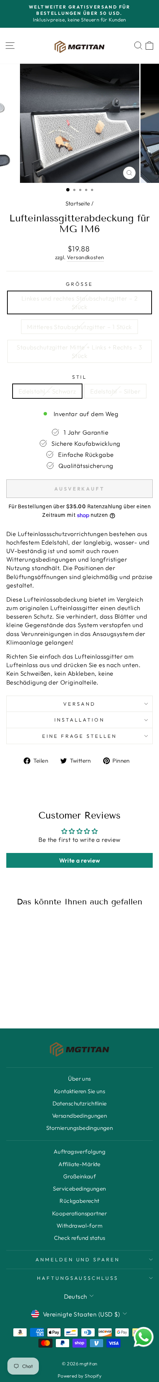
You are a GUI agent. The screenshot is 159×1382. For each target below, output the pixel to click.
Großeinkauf (79, 1176)
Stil (79, 377)
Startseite (77, 203)
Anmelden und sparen (77, 1259)
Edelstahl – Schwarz (47, 391)
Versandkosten (85, 257)
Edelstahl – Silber (115, 391)
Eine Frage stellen (79, 736)
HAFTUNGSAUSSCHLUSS (78, 1278)
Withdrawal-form (79, 1225)
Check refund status (79, 1237)
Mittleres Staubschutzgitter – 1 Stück (79, 327)
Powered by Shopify (79, 1376)
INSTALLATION (79, 720)
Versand (79, 704)
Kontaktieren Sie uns (79, 1091)
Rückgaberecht (79, 1200)
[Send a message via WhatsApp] (143, 1337)
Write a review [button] (79, 860)
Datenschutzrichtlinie (80, 1103)
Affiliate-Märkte (79, 1164)
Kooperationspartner (79, 1213)
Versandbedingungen (79, 1115)
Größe (80, 284)
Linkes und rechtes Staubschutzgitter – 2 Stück (79, 302)
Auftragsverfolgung (79, 1151)
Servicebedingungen (79, 1188)
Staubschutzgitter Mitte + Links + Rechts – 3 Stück (79, 351)
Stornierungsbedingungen (79, 1127)
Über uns (79, 1078)
